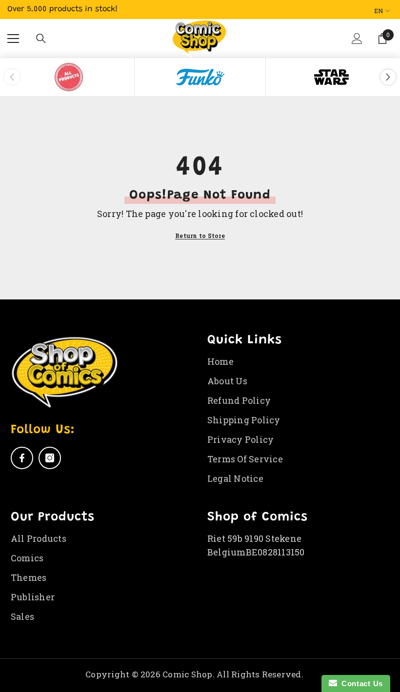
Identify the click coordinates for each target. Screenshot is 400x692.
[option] (69, 77)
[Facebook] (22, 458)
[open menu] (13, 38)
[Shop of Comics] (68, 77)
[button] (358, 46)
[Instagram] (50, 458)
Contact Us (360, 683)
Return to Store (200, 235)
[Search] (41, 38)
